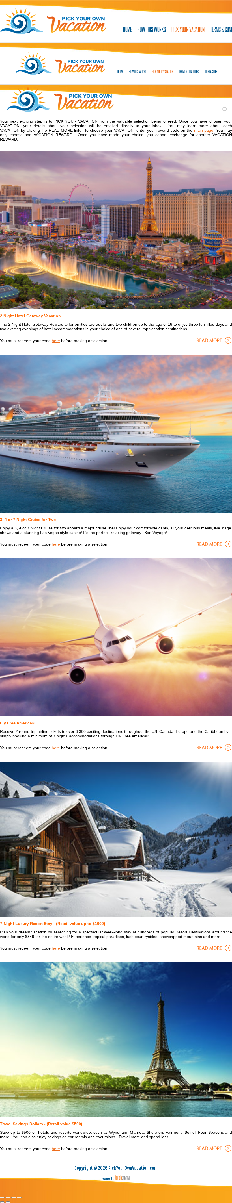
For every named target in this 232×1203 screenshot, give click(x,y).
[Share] (8, 1197)
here (56, 340)
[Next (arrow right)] (8, 1202)
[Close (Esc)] (2, 1197)
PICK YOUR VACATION (188, 29)
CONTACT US (211, 71)
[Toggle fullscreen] (13, 1197)
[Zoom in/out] (19, 1197)
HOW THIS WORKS (152, 29)
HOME (127, 29)
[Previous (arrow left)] (2, 1202)
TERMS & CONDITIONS (189, 71)
